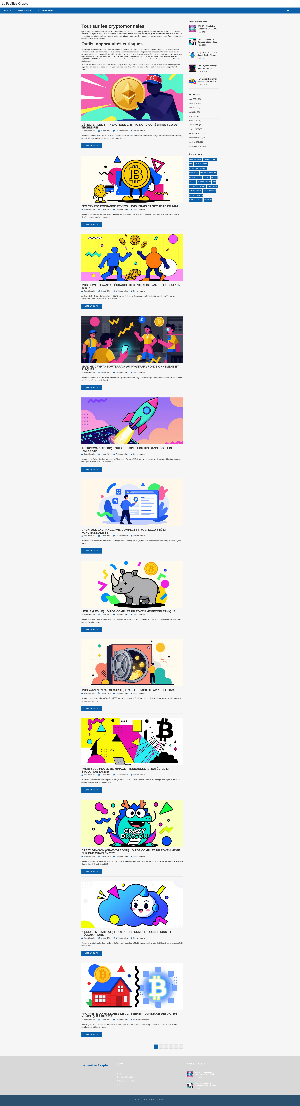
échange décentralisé (197, 168)
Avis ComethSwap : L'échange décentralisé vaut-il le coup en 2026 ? (130, 286)
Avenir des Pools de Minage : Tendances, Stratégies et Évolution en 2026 (125, 770)
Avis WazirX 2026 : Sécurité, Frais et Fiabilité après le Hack (128, 690)
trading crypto (195, 191)
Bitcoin (206, 177)
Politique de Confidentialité (126, 1081)
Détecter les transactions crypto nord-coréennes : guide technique (129, 126)
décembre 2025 (197, 133)
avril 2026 (194, 116)
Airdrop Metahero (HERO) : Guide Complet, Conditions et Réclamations (126, 933)
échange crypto (201, 164)
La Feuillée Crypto (15, 3)
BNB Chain (208, 199)
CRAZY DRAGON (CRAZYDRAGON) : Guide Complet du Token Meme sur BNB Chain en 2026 (130, 852)
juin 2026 (194, 108)
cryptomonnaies (204, 182)
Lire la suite (92, 146)
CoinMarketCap (210, 191)
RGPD (119, 1085)
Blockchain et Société (141, 1020)
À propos (8, 10)
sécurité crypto (210, 159)
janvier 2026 (195, 129)
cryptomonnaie (195, 159)
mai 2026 (194, 112)
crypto (214, 177)
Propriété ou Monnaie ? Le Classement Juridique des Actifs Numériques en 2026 (129, 1015)
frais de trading (195, 199)
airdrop (192, 182)
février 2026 (195, 125)
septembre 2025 (197, 146)
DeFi (190, 164)
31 (181, 1046)
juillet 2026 (195, 103)
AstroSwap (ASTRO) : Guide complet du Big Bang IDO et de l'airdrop (127, 449)
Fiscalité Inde (45, 10)
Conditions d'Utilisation (125, 1077)
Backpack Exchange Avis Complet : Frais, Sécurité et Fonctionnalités (124, 531)
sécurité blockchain (197, 186)
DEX (214, 182)
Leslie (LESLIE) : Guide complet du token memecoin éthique (128, 611)
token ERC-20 (212, 186)
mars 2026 (195, 121)
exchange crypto (196, 195)
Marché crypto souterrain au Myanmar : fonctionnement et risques (130, 368)
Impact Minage (25, 10)
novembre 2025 (197, 138)
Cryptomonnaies (139, 131)
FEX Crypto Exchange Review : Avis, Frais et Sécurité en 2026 (129, 206)
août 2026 (195, 99)
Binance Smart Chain (208, 173)
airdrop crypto (195, 177)
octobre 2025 (196, 142)
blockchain (193, 173)
